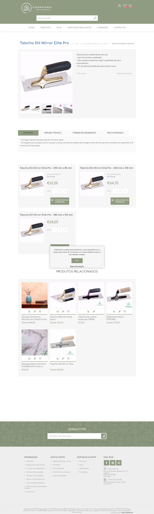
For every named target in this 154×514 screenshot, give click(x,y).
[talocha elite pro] (25, 108)
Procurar (82, 461)
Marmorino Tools (124, 73)
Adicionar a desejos (40, 311)
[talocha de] (91, 295)
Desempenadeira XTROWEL (115, 318)
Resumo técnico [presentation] (52, 133)
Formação (83, 472)
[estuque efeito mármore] (35, 342)
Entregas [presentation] (28, 133)
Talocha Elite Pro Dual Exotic (61, 318)
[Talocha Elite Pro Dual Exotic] (63, 295)
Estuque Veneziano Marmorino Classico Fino (34, 318)
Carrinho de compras (130, 6)
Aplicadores (84, 468)
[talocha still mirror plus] (63, 342)
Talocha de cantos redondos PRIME (87, 318)
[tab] (28, 133)
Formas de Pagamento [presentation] (84, 133)
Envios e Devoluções (35, 472)
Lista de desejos (59, 476)
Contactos (30, 492)
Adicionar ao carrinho (29, 311)
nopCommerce (127, 512)
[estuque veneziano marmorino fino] (35, 295)
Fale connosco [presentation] (115, 133)
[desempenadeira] (119, 295)
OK (77, 261)
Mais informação (77, 266)
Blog (81, 465)
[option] (25, 108)
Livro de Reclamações (35, 483)
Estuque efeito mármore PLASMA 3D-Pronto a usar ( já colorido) (34, 366)
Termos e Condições (34, 476)
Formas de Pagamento (35, 468)
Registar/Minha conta (62, 461)
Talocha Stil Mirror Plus (61, 364)
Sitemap (29, 461)
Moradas (56, 465)
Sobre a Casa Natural (35, 479)
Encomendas (58, 468)
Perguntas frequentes (35, 465)
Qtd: (49, 191)
